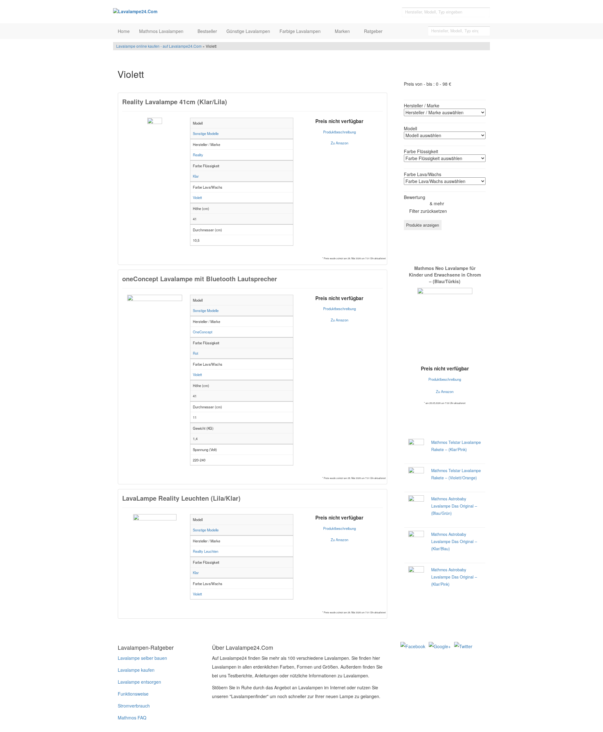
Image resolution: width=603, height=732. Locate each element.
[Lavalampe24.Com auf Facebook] (413, 646)
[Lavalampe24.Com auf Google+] (440, 646)
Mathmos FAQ (132, 717)
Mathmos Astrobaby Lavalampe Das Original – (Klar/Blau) (454, 541)
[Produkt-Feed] (404, 657)
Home (124, 31)
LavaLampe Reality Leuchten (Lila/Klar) (181, 498)
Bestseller (207, 31)
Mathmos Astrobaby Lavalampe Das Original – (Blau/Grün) (454, 506)
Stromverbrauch (134, 705)
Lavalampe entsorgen (139, 682)
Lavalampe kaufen (136, 670)
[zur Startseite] (191, 11)
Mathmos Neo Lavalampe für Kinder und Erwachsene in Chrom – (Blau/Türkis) (445, 274)
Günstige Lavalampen (248, 31)
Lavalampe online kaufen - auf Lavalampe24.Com (159, 46)
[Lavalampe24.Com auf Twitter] (463, 646)
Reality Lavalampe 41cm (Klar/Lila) (174, 101)
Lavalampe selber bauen (142, 658)
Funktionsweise (133, 694)
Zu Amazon (339, 142)
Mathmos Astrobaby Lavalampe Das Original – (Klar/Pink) (454, 577)
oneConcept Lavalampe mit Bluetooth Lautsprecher (199, 278)
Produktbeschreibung (339, 131)
